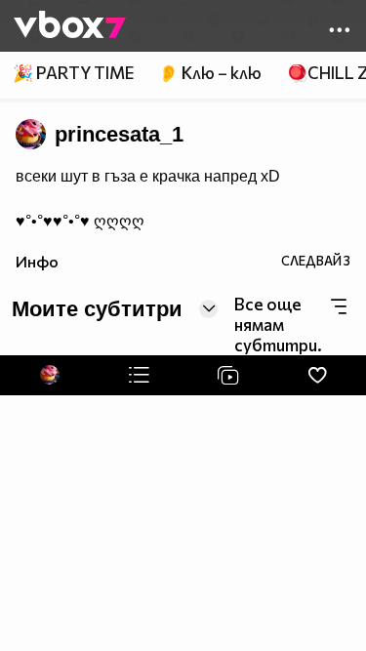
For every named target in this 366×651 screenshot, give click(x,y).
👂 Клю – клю (210, 72)
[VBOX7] (70, 26)
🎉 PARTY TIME (73, 72)
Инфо (37, 261)
